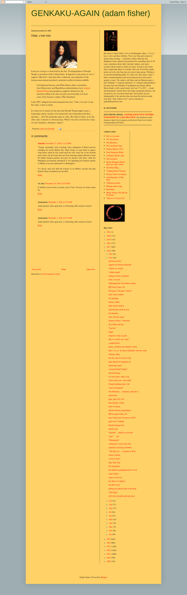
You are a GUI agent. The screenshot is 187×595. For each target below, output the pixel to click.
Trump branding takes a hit (119, 384)
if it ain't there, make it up (119, 376)
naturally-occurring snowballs (120, 447)
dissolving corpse (115, 365)
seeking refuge (114, 354)
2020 (109, 235)
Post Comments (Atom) (51, 274)
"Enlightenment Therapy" (116, 171)
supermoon (113, 395)
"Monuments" (114, 440)
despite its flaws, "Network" (119, 320)
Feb (111, 530)
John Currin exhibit (116, 294)
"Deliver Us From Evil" (115, 198)
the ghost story (114, 484)
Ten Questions (111, 142)
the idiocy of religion (117, 481)
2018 (109, 243)
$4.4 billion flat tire (116, 324)
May (111, 519)
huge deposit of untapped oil (120, 361)
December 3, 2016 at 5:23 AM (60, 218)
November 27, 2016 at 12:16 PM (58, 143)
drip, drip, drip (114, 462)
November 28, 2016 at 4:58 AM (57, 183)
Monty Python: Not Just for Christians (116, 193)
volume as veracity (116, 268)
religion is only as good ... (119, 335)
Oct (110, 500)
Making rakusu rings (114, 186)
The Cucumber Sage (114, 145)
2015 (109, 539)
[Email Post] (60, 129)
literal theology (114, 373)
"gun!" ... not (114, 436)
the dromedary (114, 466)
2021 (109, 232)
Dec (111, 254)
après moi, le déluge (116, 421)
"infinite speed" (114, 272)
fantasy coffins (114, 302)
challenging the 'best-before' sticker (122, 283)
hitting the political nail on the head (122, 488)
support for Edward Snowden (120, 264)
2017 (109, 247)
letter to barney (114, 406)
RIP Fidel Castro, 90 (117, 287)
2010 (109, 557)
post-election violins (116, 402)
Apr (111, 523)
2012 (109, 550)
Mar (111, 527)
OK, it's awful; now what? (119, 339)
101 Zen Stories (112, 139)
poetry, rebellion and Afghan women (123, 346)
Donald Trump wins (116, 425)
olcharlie (41, 143)
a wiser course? (114, 458)
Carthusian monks (113, 183)
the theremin (113, 313)
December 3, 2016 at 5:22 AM (60, 202)
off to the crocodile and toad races (122, 496)
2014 (109, 542)
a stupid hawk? (114, 343)
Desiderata (110, 189)
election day (113, 429)
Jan (110, 534)
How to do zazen (112, 136)
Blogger (104, 577)
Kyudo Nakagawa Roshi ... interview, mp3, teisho (116, 163)
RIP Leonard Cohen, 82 (118, 414)
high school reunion (116, 305)
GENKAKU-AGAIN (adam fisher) (90, 13)
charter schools (114, 455)
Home (63, 269)
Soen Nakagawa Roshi (114, 152)
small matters (114, 473)
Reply (40, 175)
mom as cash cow (115, 477)
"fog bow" (112, 328)
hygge (111, 331)
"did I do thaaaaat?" (116, 388)
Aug (111, 508)
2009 (109, 561)
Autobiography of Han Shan (115, 178)
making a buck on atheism (119, 276)
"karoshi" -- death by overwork (121, 432)
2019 (109, 239)
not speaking (113, 298)
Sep (111, 504)
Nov (111, 257)
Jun (110, 515)
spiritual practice (115, 261)
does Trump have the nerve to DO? (122, 417)
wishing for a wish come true (120, 443)
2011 (109, 554)
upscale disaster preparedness (120, 410)
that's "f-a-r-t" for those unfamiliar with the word (128, 350)
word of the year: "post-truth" (120, 380)
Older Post (91, 269)
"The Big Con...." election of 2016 (122, 451)
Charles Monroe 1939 (114, 149)
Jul (110, 512)
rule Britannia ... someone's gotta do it (123, 391)
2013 (109, 546)
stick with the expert (116, 317)
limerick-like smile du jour (119, 309)
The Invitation (111, 159)
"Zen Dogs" (113, 492)
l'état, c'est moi (114, 279)
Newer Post (36, 269)
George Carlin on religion (116, 174)
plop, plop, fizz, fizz (116, 399)
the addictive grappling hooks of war (123, 470)
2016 (109, 250)
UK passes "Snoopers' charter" (120, 290)
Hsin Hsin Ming (112, 167)
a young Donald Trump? (118, 369)
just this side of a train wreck (120, 358)
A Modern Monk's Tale (115, 155)
